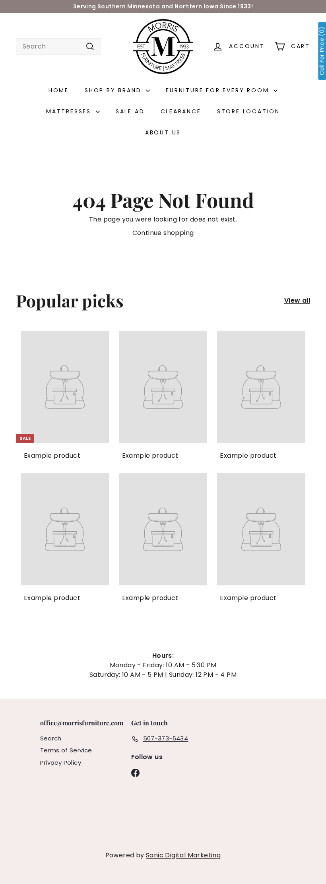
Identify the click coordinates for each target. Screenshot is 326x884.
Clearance (181, 111)
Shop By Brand (114, 90)
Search (51, 738)
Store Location (248, 111)
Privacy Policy (61, 762)
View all (297, 300)
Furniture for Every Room (219, 90)
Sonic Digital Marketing (183, 855)
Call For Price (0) (322, 51)
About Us (163, 132)
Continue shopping (163, 232)
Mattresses (70, 111)
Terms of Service (66, 750)
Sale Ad (130, 111)
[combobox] (58, 46)
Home (59, 90)
